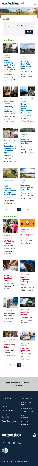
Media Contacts (26, 398)
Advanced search (11, 32)
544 (27, 209)
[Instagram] (8, 443)
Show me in (10, 26)
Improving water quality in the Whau (27, 187)
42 (19, 365)
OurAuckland (6, 398)
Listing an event (7, 410)
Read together (27, 235)
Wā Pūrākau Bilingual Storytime (9, 243)
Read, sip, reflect (25, 313)
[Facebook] (3, 443)
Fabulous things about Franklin (26, 141)
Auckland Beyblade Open (8, 278)
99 (27, 365)
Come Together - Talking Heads (27, 279)
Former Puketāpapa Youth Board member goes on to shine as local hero (10, 66)
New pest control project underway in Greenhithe (26, 108)
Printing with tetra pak (9, 314)
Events (4, 406)
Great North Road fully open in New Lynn (26, 65)
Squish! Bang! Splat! (10, 346)
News (4, 402)
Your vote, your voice (25, 349)
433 (19, 209)
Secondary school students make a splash (10, 110)
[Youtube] (14, 443)
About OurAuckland (9, 421)
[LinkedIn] (19, 443)
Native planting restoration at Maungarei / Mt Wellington (10, 190)
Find (29, 32)
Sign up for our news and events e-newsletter (18, 384)
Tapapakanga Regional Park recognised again (10, 149)
